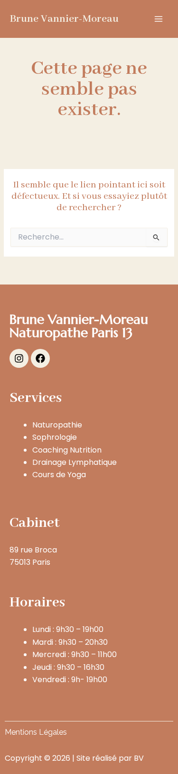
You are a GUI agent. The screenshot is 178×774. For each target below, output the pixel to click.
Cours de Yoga (59, 474)
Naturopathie (57, 424)
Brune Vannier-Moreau (64, 19)
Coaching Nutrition (67, 450)
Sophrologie (54, 437)
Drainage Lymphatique (74, 462)
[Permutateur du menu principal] (159, 19)
